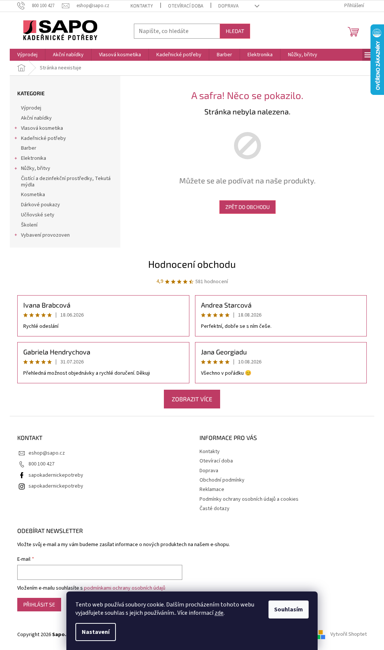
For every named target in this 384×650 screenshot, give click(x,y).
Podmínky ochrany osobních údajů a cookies (249, 499)
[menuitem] (27, 55)
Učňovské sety (37, 215)
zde (219, 613)
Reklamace (212, 489)
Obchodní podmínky (222, 480)
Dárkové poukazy (40, 205)
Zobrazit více (192, 398)
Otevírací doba (185, 6)
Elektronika (33, 158)
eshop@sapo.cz (46, 453)
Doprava (228, 6)
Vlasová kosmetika (42, 128)
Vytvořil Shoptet (348, 634)
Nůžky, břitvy (35, 168)
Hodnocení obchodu (192, 264)
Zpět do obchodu (247, 207)
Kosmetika (33, 194)
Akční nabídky (36, 118)
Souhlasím (288, 609)
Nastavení (96, 632)
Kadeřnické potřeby (43, 138)
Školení (29, 225)
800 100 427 (41, 464)
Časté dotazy (215, 508)
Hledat (235, 31)
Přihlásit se (39, 604)
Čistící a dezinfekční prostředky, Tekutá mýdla (66, 182)
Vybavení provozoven (45, 235)
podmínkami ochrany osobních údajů (124, 588)
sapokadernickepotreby (55, 475)
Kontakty (141, 6)
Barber (28, 148)
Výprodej (31, 108)
